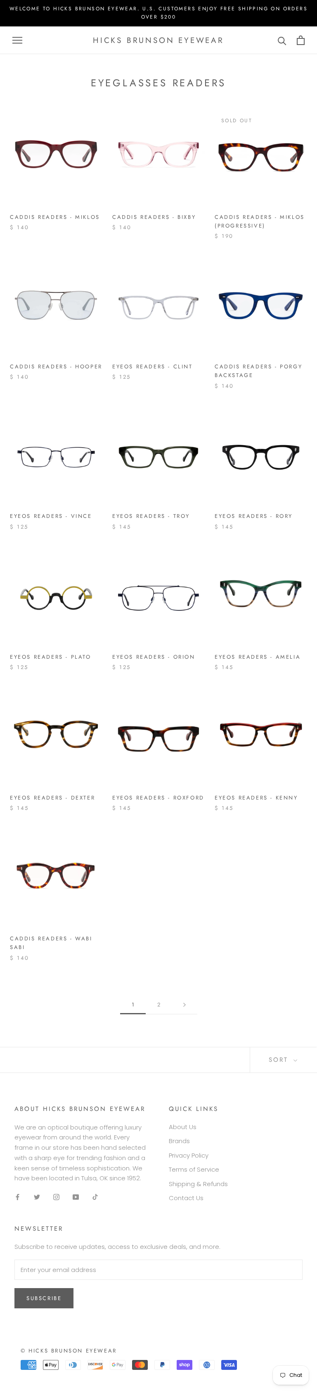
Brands (179, 1141)
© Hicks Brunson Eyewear (69, 1351)
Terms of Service (194, 1169)
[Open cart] (301, 40)
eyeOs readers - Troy (151, 516)
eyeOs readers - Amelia (257, 657)
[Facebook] (17, 1197)
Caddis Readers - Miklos (55, 217)
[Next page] (184, 1004)
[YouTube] (76, 1197)
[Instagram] (56, 1197)
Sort (280, 1059)
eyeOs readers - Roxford (158, 798)
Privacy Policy (188, 1155)
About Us (182, 1126)
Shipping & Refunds (198, 1183)
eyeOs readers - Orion (153, 657)
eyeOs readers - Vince (51, 516)
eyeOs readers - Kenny (256, 798)
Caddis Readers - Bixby (154, 217)
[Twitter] (37, 1197)
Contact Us (186, 1198)
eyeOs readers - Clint (152, 366)
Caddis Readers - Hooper (56, 366)
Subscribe (44, 1298)
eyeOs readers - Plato (50, 657)
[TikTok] (95, 1197)
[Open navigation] (17, 40)
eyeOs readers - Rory (254, 516)
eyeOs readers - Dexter (52, 798)
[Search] (282, 40)
